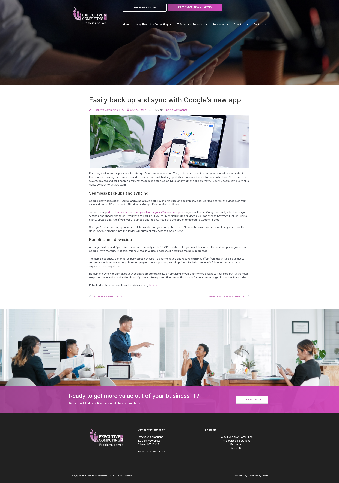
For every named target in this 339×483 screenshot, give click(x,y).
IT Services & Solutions (236, 440)
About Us (239, 24)
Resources (236, 444)
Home (126, 24)
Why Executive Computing (152, 24)
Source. (153, 285)
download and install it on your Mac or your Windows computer (146, 212)
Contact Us (260, 24)
